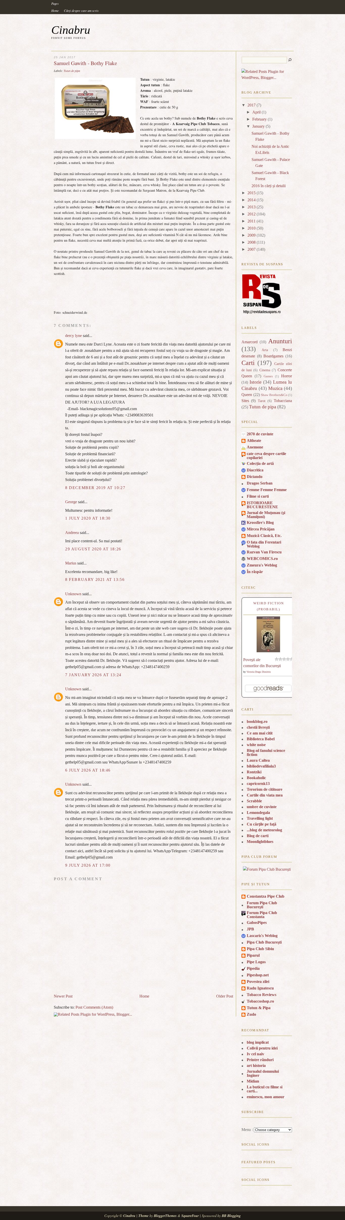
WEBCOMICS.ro (262, 558)
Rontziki (254, 772)
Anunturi (280, 341)
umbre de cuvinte (262, 807)
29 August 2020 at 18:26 (93, 549)
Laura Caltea (258, 760)
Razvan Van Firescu (264, 552)
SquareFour (190, 1215)
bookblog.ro (257, 721)
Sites (245, 401)
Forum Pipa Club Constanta (262, 915)
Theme (143, 1215)
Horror (286, 376)
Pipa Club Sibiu (260, 949)
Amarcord (249, 342)
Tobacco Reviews (261, 994)
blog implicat (258, 1042)
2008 (252, 242)
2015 (252, 193)
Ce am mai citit (260, 733)
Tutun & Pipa (258, 1008)
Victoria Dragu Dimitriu (259, 671)
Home (55, 10)
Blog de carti (257, 836)
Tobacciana (283, 401)
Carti (248, 362)
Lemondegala (258, 812)
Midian (253, 1081)
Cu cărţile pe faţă (261, 824)
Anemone (255, 447)
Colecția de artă (260, 463)
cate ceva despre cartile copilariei (266, 455)
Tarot (261, 401)
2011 (252, 221)
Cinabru (70, 29)
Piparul (253, 955)
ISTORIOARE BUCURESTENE (262, 505)
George (71, 502)
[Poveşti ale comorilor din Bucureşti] (268, 651)
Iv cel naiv (255, 1054)
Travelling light (260, 818)
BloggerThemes (165, 1215)
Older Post (224, 996)
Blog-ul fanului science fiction (266, 752)
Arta (265, 350)
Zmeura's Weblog (262, 565)
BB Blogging (231, 1215)
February (259, 119)
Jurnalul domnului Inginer (263, 1073)
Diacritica (255, 470)
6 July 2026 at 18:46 (88, 770)
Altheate (254, 440)
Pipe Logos (256, 962)
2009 (252, 235)
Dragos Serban (260, 483)
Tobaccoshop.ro (260, 1001)
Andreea (72, 532)
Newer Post (63, 996)
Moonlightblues (260, 841)
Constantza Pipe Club (265, 896)
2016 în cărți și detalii (269, 186)
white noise (256, 745)
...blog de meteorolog (264, 830)
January (258, 126)
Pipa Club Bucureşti (264, 942)
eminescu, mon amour (265, 1097)
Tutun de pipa (72, 71)
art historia (256, 1065)
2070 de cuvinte (260, 434)
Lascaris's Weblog (262, 935)
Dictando (254, 476)
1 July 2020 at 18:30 (88, 518)
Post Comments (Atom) (94, 1007)
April (256, 112)
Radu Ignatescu (260, 988)
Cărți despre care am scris (81, 10)
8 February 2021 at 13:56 (95, 579)
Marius (70, 563)
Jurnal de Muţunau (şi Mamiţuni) (266, 514)
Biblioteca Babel (261, 739)
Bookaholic (256, 778)
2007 (252, 249)
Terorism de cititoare (264, 789)
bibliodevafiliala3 (261, 766)
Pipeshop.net (258, 975)
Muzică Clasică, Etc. (264, 535)
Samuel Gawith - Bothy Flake (85, 63)
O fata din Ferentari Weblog (264, 544)
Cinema (264, 370)
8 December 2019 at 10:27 (95, 488)
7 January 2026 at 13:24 (93, 675)
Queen (246, 394)
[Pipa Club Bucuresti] (267, 869)
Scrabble (254, 801)
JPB (250, 929)
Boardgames (273, 356)
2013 (252, 207)
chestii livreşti (258, 727)
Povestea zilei (258, 981)
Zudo (251, 1014)
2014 (252, 200)
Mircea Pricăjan (261, 529)
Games (268, 376)
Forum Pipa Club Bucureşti (262, 905)
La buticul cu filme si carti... (264, 1089)
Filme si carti (258, 496)
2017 (252, 105)
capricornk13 (258, 783)
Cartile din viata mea (265, 795)
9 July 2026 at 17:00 (88, 865)
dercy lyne (73, 335)
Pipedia (253, 968)
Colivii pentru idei (262, 1048)
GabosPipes (257, 922)
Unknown (73, 594)
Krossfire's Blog (260, 522)
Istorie (255, 382)
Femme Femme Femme (267, 490)
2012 (252, 214)
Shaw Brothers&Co (274, 395)
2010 (252, 228)
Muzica (275, 388)
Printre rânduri (260, 1060)
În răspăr (255, 572)
